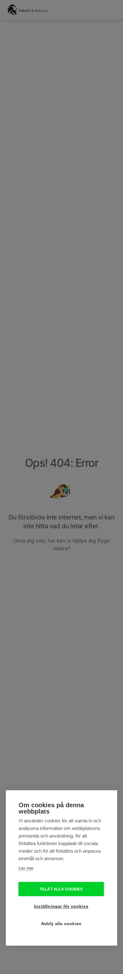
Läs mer (26, 868)
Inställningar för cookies (61, 906)
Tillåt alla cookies (61, 889)
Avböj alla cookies (61, 923)
